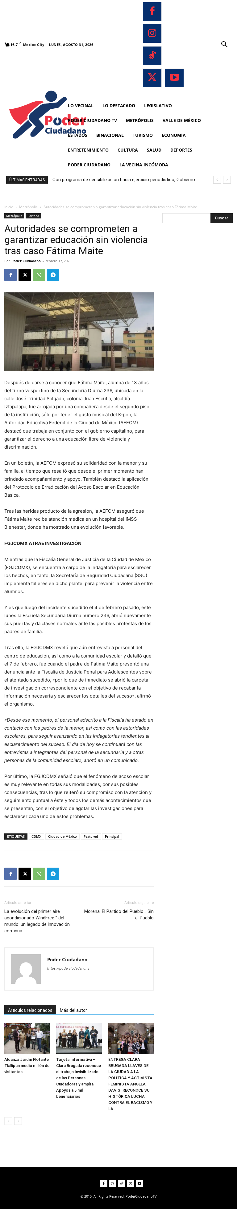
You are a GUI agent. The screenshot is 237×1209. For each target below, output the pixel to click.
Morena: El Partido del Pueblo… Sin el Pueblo (119, 915)
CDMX (36, 836)
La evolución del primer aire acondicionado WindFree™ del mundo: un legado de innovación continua (37, 921)
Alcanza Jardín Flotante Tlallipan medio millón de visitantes (26, 1065)
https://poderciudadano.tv (68, 968)
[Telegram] (53, 275)
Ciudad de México (62, 836)
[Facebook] (152, 11)
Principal (112, 836)
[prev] (217, 180)
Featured (91, 836)
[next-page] (18, 1121)
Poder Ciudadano (26, 260)
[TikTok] (152, 55)
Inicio (8, 207)
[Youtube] (174, 78)
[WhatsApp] (39, 275)
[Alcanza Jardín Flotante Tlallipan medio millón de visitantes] (27, 1038)
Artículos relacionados (30, 1010)
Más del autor (73, 1010)
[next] (227, 180)
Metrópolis (28, 207)
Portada (33, 216)
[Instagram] (152, 33)
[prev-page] (8, 1121)
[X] (152, 78)
